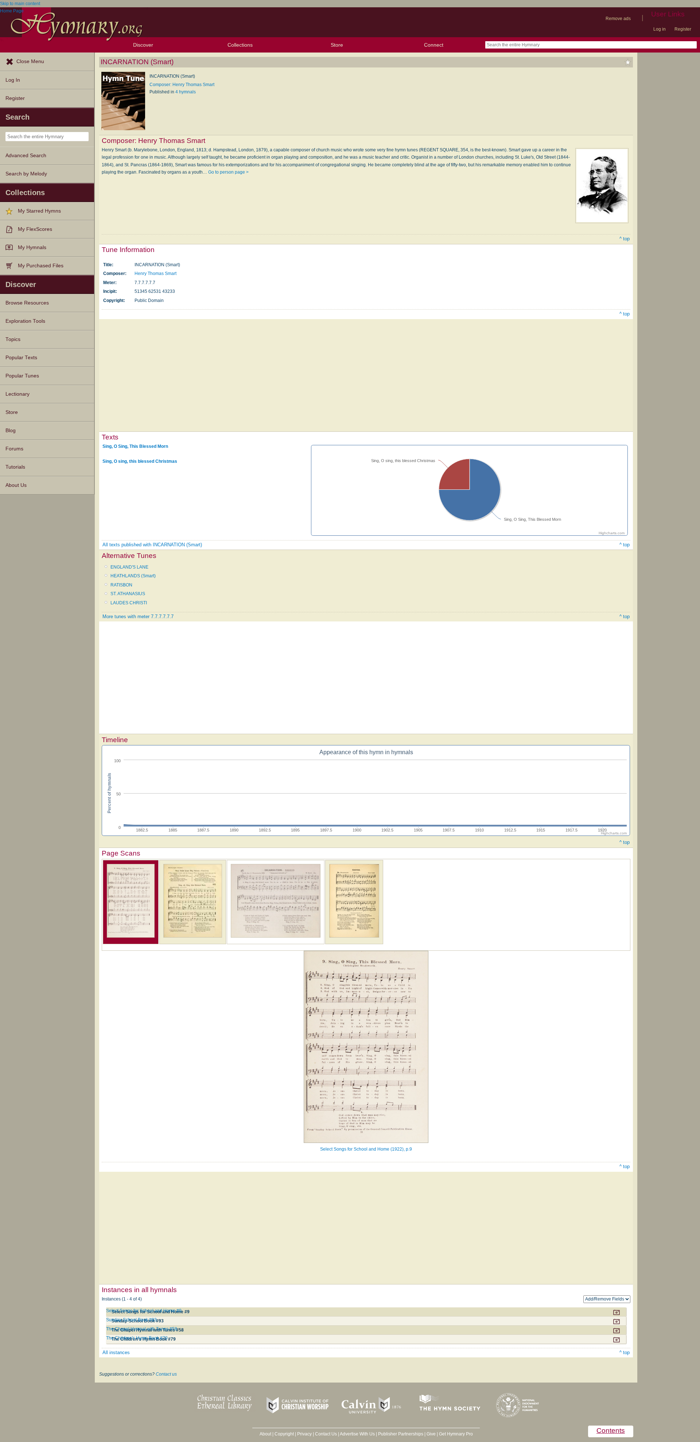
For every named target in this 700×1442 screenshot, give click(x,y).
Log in (659, 29)
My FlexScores (35, 229)
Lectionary (17, 394)
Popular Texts (21, 357)
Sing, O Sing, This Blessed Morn (135, 446)
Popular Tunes (22, 376)
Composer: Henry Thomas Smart (181, 84)
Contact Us (326, 1434)
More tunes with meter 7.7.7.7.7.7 (138, 616)
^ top (624, 238)
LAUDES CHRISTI (128, 602)
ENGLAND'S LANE (129, 567)
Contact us (166, 1374)
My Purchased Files (40, 265)
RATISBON (121, 585)
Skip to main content (20, 3)
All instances (116, 1352)
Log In (12, 80)
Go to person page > (228, 172)
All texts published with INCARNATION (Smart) (152, 544)
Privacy (304, 1434)
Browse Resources (27, 303)
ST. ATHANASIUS (127, 593)
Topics (12, 339)
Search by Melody (26, 174)
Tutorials (15, 467)
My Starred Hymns (39, 211)
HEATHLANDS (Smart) (133, 575)
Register (682, 29)
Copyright (284, 1434)
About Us (16, 485)
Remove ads (618, 18)
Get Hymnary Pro (456, 1434)
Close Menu (30, 61)
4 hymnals (185, 91)
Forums (14, 448)
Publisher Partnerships (400, 1434)
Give (431, 1434)
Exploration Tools (25, 321)
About (265, 1434)
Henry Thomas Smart (155, 273)
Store (337, 45)
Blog (10, 430)
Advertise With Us (357, 1434)
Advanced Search (25, 155)
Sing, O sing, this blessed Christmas (139, 461)
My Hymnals (32, 247)
